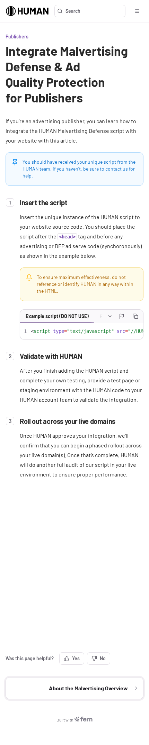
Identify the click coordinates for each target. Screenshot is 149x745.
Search (72, 11)
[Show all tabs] (110, 316)
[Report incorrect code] (121, 316)
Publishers (17, 36)
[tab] (57, 316)
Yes (76, 658)
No (103, 658)
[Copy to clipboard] (135, 316)
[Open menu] (137, 11)
